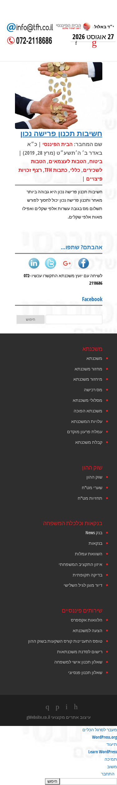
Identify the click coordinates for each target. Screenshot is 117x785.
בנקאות (95, 543)
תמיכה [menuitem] (111, 759)
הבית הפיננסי (57, 144)
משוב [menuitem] (112, 766)
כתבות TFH (56, 170)
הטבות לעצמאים (67, 161)
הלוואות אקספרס (86, 620)
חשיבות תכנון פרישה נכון (61, 133)
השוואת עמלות (88, 554)
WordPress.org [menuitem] (104, 737)
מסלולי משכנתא (87, 400)
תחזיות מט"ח (90, 498)
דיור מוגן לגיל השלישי (83, 585)
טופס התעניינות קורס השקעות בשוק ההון (65, 641)
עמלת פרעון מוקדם (84, 431)
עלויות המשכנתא (86, 421)
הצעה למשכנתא (87, 630)
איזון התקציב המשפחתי (80, 564)
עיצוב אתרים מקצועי (71, 717)
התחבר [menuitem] (108, 774)
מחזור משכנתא (88, 369)
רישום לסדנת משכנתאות (79, 651)
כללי (75, 170)
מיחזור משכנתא (87, 379)
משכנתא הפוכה (88, 411)
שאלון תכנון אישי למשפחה (78, 662)
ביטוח (95, 161)
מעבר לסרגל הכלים (99, 729)
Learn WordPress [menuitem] (102, 752)
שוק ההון (94, 477)
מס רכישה (93, 389)
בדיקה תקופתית (87, 575)
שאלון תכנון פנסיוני (85, 672)
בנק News (93, 532)
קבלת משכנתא (88, 442)
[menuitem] (58, 781)
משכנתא (94, 358)
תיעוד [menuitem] (111, 744)
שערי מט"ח (92, 487)
